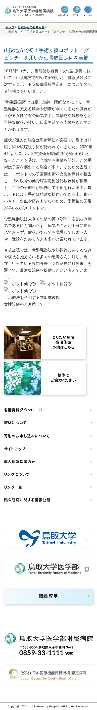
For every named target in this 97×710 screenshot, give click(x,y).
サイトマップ (14, 449)
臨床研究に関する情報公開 (27, 500)
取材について (15, 422)
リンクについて (16, 474)
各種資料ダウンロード (23, 410)
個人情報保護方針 (20, 461)
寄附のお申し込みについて (27, 436)
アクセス (77, 15)
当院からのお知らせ (31, 27)
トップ (9, 27)
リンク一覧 (13, 487)
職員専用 (48, 596)
